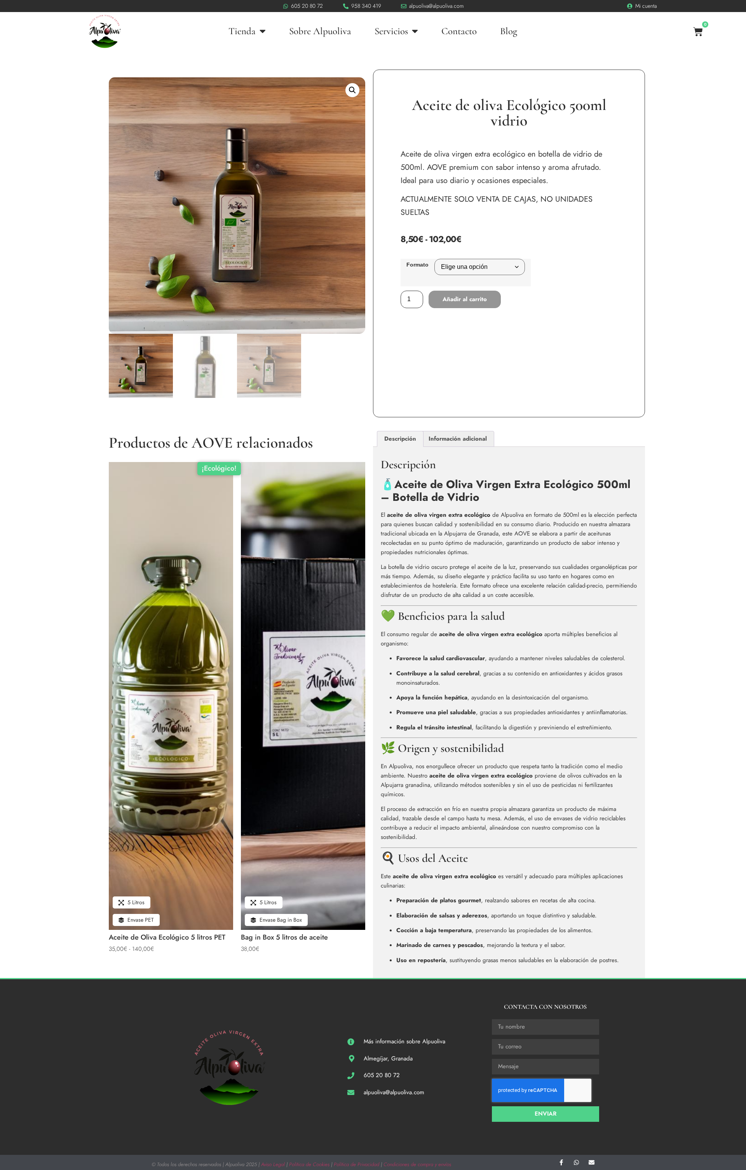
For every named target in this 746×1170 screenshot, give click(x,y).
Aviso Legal (273, 1164)
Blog (508, 31)
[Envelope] (591, 1162)
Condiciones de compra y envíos (417, 1164)
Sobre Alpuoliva (320, 31)
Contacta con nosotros (545, 1007)
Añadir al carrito (465, 299)
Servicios (391, 31)
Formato (417, 265)
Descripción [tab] (400, 438)
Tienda (242, 31)
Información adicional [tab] (458, 438)
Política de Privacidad (356, 1164)
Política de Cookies (309, 1164)
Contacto (459, 31)
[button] (352, 90)
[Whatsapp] (576, 1162)
